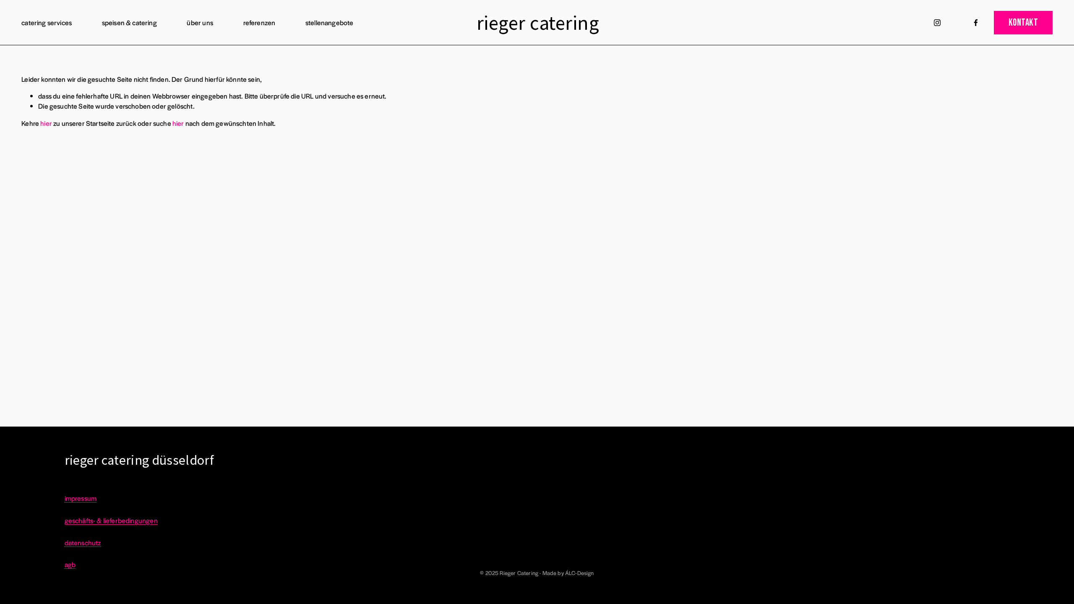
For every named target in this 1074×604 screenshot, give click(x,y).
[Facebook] (976, 22)
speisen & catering (129, 22)
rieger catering (538, 22)
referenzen (259, 22)
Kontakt (1023, 23)
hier (46, 123)
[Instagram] (937, 22)
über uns (200, 22)
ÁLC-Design (579, 573)
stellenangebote (329, 22)
